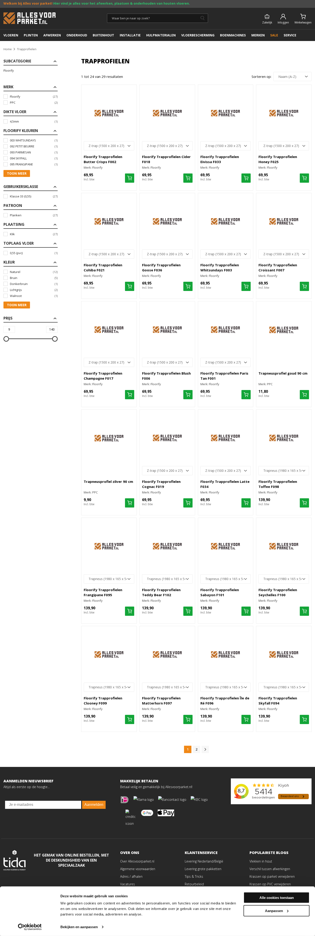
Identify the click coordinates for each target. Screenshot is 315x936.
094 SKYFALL (34, 158)
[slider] (6, 339)
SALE (274, 35)
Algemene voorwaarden (137, 869)
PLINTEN (31, 35)
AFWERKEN (52, 35)
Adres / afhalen (131, 876)
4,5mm (34, 121)
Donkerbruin (34, 284)
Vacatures (127, 884)
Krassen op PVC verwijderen (270, 884)
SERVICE (290, 35)
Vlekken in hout (261, 861)
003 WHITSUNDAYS (34, 140)
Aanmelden (93, 805)
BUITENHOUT (103, 35)
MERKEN (258, 35)
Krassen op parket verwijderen (272, 876)
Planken (34, 215)
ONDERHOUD (76, 35)
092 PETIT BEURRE (34, 146)
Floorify (8, 70)
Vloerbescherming (197, 35)
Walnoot (34, 296)
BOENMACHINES (233, 35)
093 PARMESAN (34, 152)
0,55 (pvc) (34, 253)
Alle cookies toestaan (276, 898)
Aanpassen (274, 911)
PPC (34, 102)
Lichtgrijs (34, 290)
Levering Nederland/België (204, 861)
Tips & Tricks (194, 876)
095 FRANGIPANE (34, 164)
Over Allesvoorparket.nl (137, 861)
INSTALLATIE (130, 35)
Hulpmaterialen (161, 35)
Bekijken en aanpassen (79, 927)
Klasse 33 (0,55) (34, 196)
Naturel (34, 272)
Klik (34, 234)
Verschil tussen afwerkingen (270, 869)
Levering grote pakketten (203, 869)
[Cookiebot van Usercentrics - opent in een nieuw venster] (30, 927)
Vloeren (10, 35)
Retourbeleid (194, 884)
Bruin (34, 278)
